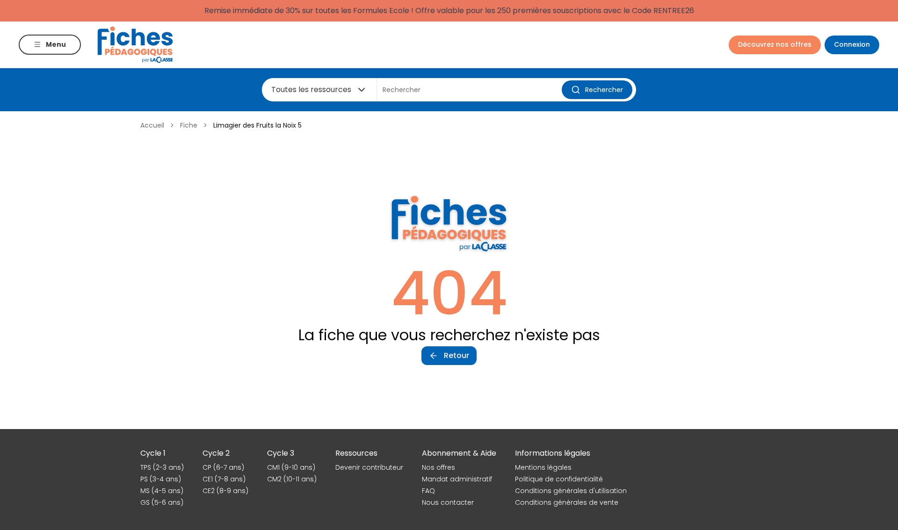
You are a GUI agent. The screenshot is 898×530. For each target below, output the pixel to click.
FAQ (428, 490)
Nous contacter (448, 502)
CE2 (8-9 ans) (225, 490)
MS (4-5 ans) (161, 490)
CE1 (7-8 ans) (224, 479)
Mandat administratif (457, 479)
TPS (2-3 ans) (162, 467)
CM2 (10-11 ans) (292, 479)
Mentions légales (543, 467)
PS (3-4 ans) (160, 479)
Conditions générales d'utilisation (571, 490)
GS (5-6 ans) (161, 502)
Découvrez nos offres (774, 44)
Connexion (852, 44)
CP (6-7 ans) (223, 467)
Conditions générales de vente (566, 502)
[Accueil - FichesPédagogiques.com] (135, 44)
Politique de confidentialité (559, 479)
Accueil (152, 125)
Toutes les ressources (311, 89)
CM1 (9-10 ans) (291, 467)
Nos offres (438, 467)
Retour (456, 355)
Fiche (188, 125)
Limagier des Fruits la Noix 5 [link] (257, 125)
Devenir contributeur (369, 467)
